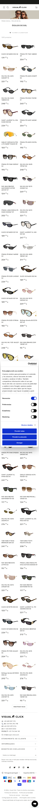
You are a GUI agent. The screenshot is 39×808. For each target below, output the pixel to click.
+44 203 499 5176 (9, 726)
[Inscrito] (36, 755)
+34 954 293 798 (11, 724)
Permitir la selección (19, 437)
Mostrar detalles (27, 425)
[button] (7, 7)
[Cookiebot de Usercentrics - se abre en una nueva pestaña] (28, 364)
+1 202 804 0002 (9, 729)
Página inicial (6, 21)
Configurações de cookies (9, 797)
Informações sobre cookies (27, 797)
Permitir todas (19, 431)
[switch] (34, 404)
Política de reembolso (11, 792)
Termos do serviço (14, 795)
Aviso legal (25, 795)
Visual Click (13, 790)
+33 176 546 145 (11, 731)
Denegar (19, 443)
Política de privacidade (26, 792)
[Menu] (4, 7)
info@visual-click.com (11, 735)
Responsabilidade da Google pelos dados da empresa (19, 800)
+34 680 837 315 (10, 721)
